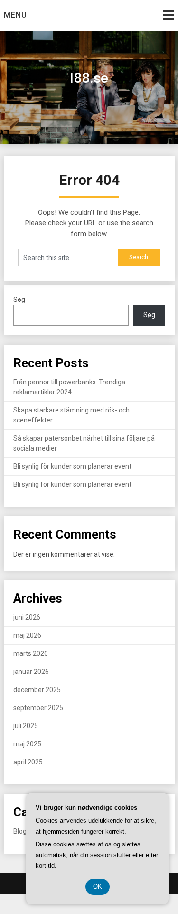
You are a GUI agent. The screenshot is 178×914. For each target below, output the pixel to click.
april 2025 (28, 762)
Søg (19, 299)
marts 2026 (30, 653)
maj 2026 (27, 635)
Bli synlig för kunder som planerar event (72, 466)
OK (97, 886)
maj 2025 (27, 744)
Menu (15, 15)
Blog (20, 831)
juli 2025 (25, 726)
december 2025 (37, 689)
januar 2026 (31, 671)
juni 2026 (26, 617)
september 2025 (38, 708)
